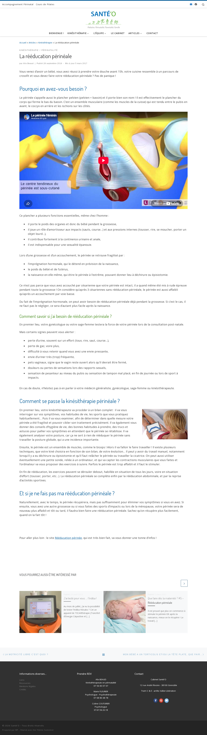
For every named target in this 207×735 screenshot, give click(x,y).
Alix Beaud (28, 63)
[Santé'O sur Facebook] (156, 700)
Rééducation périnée (68, 538)
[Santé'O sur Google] (161, 700)
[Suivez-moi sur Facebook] (196, 4)
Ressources (24, 683)
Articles (32, 42)
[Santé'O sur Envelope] (167, 700)
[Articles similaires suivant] (184, 583)
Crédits (22, 689)
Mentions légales (27, 686)
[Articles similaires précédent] (176, 583)
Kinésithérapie (45, 42)
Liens (21, 680)
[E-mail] (191, 4)
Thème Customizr (45, 730)
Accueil (22, 42)
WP (16, 730)
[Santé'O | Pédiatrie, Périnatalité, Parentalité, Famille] (103, 16)
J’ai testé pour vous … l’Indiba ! (80, 598)
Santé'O (15, 725)
